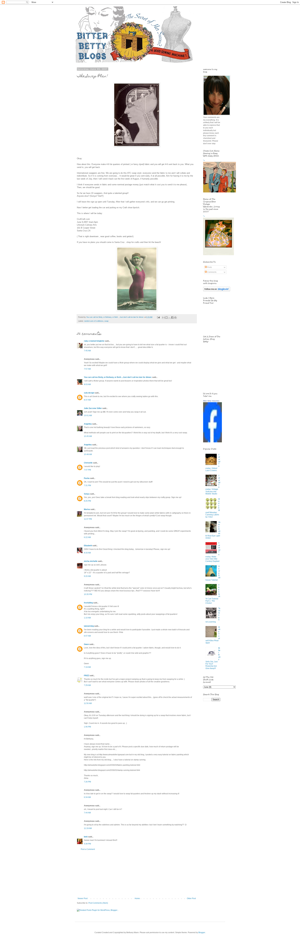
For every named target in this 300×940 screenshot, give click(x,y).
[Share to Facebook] (172, 317)
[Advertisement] (136, 873)
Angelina (88, 424)
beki (86, 837)
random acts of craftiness (93, 321)
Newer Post (83, 898)
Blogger (201, 932)
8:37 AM (87, 400)
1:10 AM (87, 618)
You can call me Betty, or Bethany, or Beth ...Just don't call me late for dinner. (118, 377)
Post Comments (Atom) (98, 903)
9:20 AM (87, 576)
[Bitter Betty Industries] (212, 442)
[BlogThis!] (166, 317)
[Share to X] (169, 317)
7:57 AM (87, 369)
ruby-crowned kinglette (94, 341)
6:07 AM (87, 636)
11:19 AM (88, 828)
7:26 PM (87, 782)
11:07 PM (88, 519)
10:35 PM (88, 594)
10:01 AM (88, 415)
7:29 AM (87, 685)
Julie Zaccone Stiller (93, 408)
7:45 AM (87, 351)
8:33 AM (87, 553)
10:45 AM (88, 436)
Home (137, 898)
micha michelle (90, 561)
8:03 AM (87, 384)
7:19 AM (87, 667)
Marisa (87, 509)
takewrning (89, 626)
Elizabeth (88, 546)
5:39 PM (87, 844)
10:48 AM (88, 454)
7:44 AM (87, 813)
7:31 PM (87, 485)
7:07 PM (87, 470)
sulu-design (89, 393)
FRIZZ (86, 675)
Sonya (87, 494)
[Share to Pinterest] (175, 317)
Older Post (191, 898)
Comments (211, 272)
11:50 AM (88, 703)
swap (106, 321)
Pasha (87, 478)
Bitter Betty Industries (211, 401)
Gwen (86, 644)
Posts (209, 267)
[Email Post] (158, 317)
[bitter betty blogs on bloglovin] (216, 291)
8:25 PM (87, 501)
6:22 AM (87, 537)
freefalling (88, 603)
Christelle (88, 463)
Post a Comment (88, 849)
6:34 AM (87, 797)
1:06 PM (87, 727)
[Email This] (163, 317)
